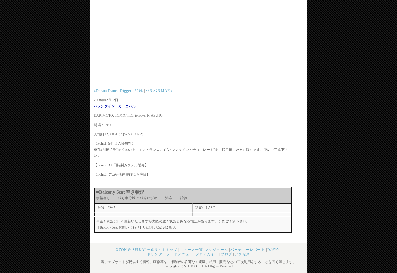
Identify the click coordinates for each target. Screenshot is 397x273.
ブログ (227, 254)
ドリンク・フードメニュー (170, 254)
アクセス (242, 254)
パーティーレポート (247, 250)
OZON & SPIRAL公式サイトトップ (146, 250)
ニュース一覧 (191, 250)
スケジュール (216, 250)
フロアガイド (206, 254)
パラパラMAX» (159, 91)
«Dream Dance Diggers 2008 (119, 91)
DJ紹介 (273, 250)
